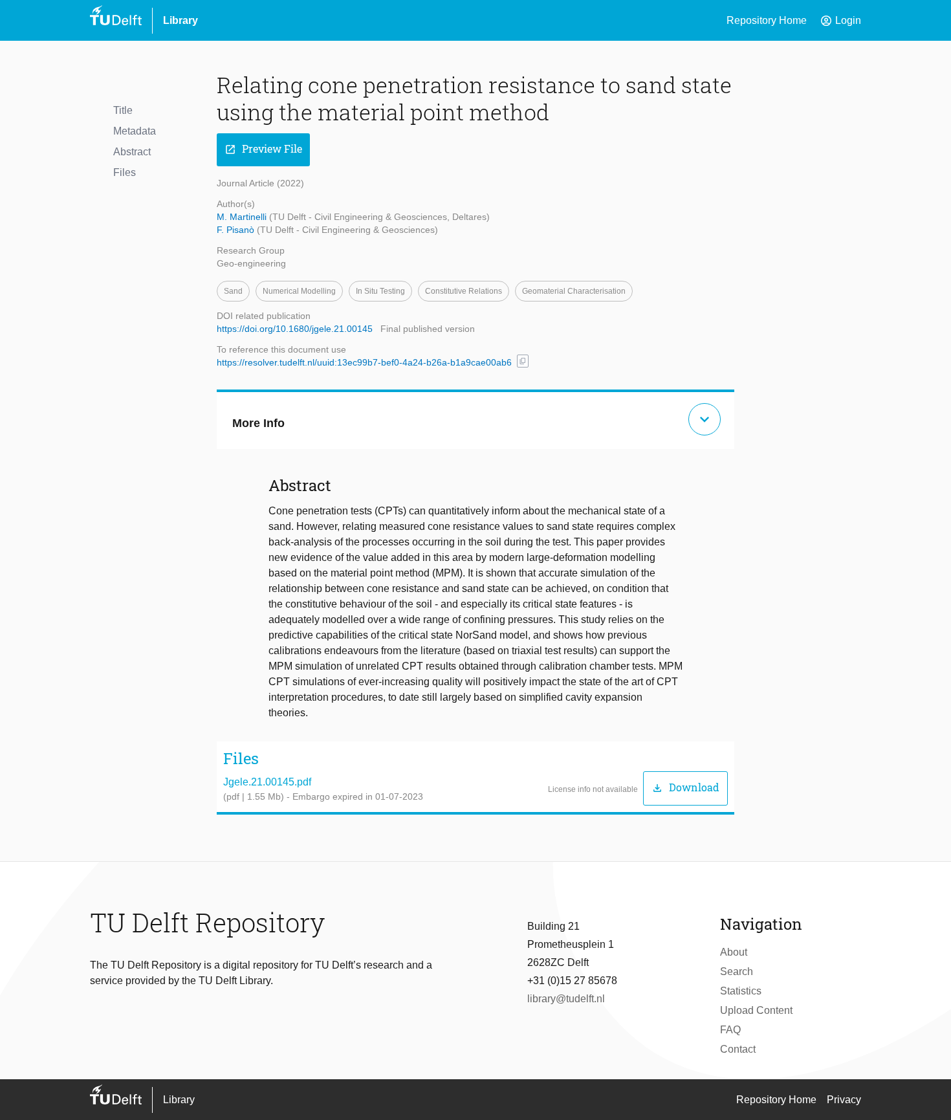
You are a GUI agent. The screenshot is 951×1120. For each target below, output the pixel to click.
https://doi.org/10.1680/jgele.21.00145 (295, 329)
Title (123, 110)
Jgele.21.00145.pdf (267, 781)
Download (685, 787)
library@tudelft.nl (566, 998)
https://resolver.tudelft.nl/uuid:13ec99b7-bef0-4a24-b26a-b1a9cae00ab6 (364, 362)
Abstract (132, 151)
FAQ (730, 1029)
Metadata (134, 131)
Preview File (263, 149)
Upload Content (756, 1010)
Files (124, 172)
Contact (738, 1049)
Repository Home (767, 20)
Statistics (740, 990)
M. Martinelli (243, 217)
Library (180, 20)
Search (736, 971)
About (733, 952)
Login (840, 20)
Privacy (844, 1099)
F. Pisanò (237, 230)
